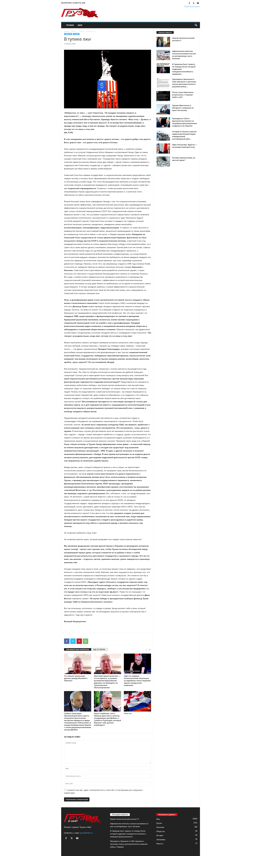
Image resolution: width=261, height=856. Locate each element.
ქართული (196, 6)
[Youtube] (198, 3)
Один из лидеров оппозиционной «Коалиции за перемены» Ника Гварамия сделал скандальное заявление (137, 680)
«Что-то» (128, 713)
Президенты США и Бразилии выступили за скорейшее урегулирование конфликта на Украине (184, 122)
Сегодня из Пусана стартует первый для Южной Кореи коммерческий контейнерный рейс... (184, 135)
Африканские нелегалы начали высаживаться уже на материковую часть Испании (184, 55)
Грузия (70, 25)
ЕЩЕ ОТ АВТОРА (99, 649)
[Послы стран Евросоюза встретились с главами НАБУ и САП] (163, 96)
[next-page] (149, 649)
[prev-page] (146, 649)
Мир (80, 25)
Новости (74, 31)
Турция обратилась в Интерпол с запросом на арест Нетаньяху (183, 107)
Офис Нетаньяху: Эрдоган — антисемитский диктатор (184, 145)
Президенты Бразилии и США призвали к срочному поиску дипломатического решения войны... (184, 83)
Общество (160, 831)
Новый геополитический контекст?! (124, 819)
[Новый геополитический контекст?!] (163, 42)
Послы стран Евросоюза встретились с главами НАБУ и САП (182, 94)
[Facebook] (189, 3)
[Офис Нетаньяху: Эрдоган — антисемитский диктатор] (163, 148)
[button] (196, 25)
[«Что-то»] (137, 701)
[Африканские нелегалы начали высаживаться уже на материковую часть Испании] (163, 55)
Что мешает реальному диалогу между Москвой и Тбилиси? (75, 678)
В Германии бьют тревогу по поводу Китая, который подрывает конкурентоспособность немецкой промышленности (128, 834)
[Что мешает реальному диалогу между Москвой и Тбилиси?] (77, 664)
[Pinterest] (79, 641)
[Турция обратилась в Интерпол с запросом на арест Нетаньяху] (163, 109)
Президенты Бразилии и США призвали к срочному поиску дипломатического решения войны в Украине (128, 844)
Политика (160, 827)
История (159, 835)
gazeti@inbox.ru (86, 833)
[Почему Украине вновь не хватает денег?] (163, 161)
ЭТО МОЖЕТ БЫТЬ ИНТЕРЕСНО (77, 649)
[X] (193, 3)
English (187, 6)
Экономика (160, 840)
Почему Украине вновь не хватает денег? (183, 158)
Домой (66, 31)
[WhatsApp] (85, 641)
